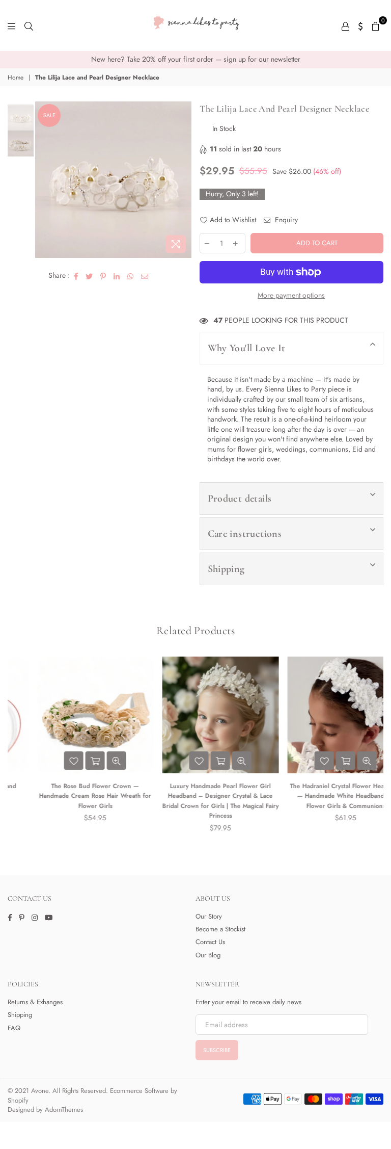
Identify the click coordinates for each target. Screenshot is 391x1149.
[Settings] (361, 25)
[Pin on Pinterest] (103, 276)
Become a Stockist (220, 929)
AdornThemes (64, 1109)
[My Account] (345, 25)
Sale (49, 115)
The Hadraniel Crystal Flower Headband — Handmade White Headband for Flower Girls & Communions (321, 796)
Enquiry (285, 220)
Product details (240, 498)
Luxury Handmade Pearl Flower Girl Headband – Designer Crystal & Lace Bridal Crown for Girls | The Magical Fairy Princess (195, 801)
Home (15, 77)
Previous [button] (44, 180)
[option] (195, 59)
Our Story (209, 916)
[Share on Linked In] (117, 276)
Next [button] (183, 180)
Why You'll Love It (247, 348)
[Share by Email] (145, 276)
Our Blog (208, 955)
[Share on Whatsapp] (130, 276)
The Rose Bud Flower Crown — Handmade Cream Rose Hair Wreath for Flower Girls (70, 796)
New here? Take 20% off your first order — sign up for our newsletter (195, 59)
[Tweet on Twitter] (89, 276)
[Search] (29, 25)
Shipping (226, 569)
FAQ (14, 1028)
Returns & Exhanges (35, 1002)
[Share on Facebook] (76, 276)
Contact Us (210, 942)
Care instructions (245, 534)
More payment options (291, 295)
